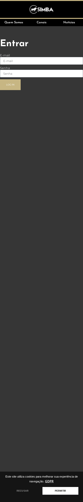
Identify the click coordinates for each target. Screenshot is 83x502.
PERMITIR (60, 490)
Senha (5, 68)
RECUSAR (23, 490)
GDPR (49, 481)
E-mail (5, 55)
